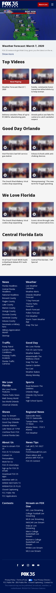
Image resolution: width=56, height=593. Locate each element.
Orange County (8, 311)
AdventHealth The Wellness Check (34, 357)
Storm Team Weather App (35, 320)
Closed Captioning (10, 489)
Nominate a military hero (11, 325)
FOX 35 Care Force (34, 350)
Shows (6, 411)
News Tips (32, 442)
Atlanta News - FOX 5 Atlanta (35, 428)
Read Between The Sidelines (34, 387)
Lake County (7, 304)
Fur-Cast (29, 368)
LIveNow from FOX (10, 432)
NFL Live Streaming (34, 510)
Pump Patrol (7, 346)
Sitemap (5, 335)
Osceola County (9, 314)
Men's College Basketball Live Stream (32, 534)
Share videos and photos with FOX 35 (34, 456)
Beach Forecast (33, 309)
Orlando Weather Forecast (33, 296)
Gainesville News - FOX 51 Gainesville (34, 416)
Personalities (7, 458)
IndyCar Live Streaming (31, 526)
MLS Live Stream (33, 551)
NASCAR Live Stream (35, 522)
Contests (7, 503)
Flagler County (8, 301)
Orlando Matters (9, 425)
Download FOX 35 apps (10, 475)
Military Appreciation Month (11, 331)
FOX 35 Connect (33, 461)
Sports (30, 382)
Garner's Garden (33, 365)
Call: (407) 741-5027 (34, 446)
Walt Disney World (10, 398)
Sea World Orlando (10, 401)
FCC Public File (8, 492)
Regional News (35, 411)
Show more (8, 54)
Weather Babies (33, 353)
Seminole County (9, 317)
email (38, 565)
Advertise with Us (9, 479)
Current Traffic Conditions (8, 351)
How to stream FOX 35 (11, 447)
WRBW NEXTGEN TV (11, 483)
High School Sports (34, 400)
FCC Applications (9, 496)
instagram (28, 565)
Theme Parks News (10, 395)
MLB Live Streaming (35, 519)
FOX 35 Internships (10, 465)
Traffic (6, 342)
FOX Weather (32, 316)
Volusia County (8, 321)
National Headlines (10, 295)
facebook (17, 565)
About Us (7, 442)
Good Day (32, 342)
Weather (31, 282)
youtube (33, 565)
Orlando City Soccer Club (34, 396)
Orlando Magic (32, 391)
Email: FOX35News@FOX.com (36, 450)
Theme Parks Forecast (32, 305)
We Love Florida (33, 346)
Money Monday (33, 375)
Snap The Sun (32, 325)
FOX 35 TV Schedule (11, 419)
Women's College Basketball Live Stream (33, 542)
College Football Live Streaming (35, 514)
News (5, 282)
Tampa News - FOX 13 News (34, 422)
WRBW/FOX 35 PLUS (11, 486)
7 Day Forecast (32, 300)
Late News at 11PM (11, 428)
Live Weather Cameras (31, 287)
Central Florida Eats (10, 435)
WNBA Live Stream (34, 547)
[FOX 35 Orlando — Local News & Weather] (10, 4)
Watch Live (43, 5)
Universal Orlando (10, 405)
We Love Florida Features (9, 390)
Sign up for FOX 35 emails (10, 469)
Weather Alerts (32, 291)
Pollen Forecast (33, 312)
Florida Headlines (9, 286)
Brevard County (9, 298)
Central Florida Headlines (8, 290)
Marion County (8, 308)
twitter (23, 565)
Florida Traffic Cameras (8, 362)
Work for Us (7, 461)
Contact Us (7, 455)
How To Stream (9, 415)
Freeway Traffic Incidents (9, 356)
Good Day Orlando (10, 422)
